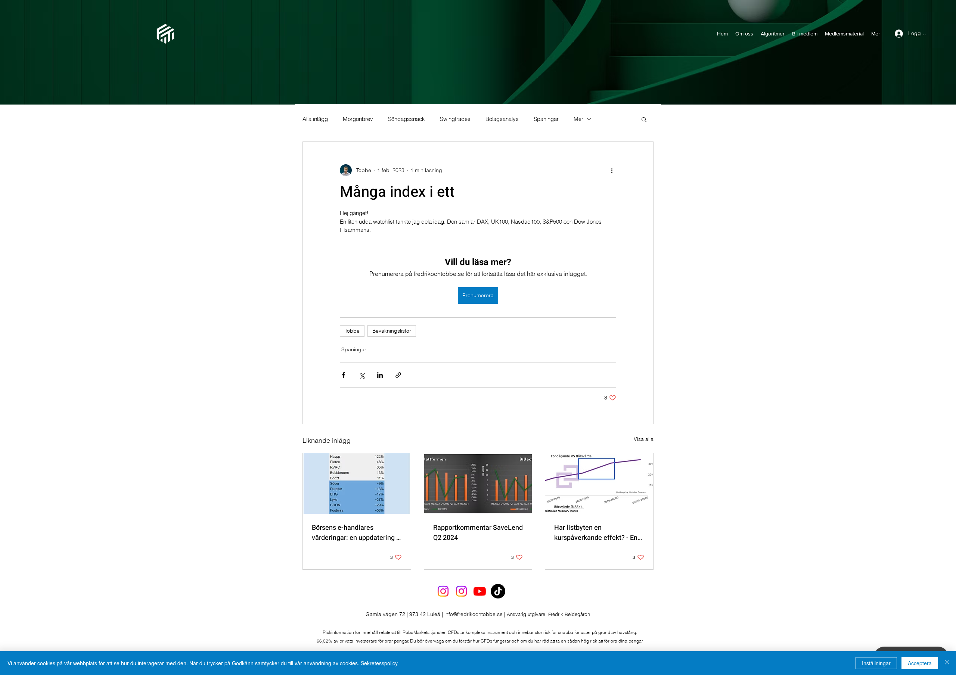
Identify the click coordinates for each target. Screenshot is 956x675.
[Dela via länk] (398, 375)
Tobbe (352, 330)
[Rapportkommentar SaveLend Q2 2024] (478, 483)
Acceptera (920, 663)
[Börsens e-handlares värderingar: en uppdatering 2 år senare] (357, 483)
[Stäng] (947, 663)
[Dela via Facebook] (343, 375)
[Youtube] (479, 591)
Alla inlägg (315, 119)
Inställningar (876, 663)
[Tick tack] (498, 591)
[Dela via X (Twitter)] (361, 375)
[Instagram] (443, 591)
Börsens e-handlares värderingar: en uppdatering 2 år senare (356, 533)
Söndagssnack (406, 119)
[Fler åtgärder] (611, 170)
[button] (644, 119)
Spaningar (546, 119)
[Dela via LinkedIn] (380, 375)
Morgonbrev (358, 119)
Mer (578, 119)
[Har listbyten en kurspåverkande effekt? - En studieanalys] (599, 483)
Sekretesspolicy (379, 663)
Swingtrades (455, 119)
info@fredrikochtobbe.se (473, 614)
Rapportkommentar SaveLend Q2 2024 (478, 533)
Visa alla (644, 439)
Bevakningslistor (391, 330)
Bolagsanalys (502, 119)
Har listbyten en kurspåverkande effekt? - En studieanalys (595, 533)
